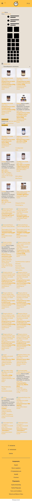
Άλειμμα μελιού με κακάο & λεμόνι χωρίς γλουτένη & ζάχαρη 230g (23, 82)
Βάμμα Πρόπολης (6, 261)
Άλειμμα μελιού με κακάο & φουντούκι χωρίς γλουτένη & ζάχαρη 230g (8, 343)
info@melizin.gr (9, 123)
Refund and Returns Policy (16, 494)
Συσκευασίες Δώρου (22, 196)
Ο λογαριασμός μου (16, 471)
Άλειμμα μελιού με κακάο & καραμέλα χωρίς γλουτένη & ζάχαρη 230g (23, 281)
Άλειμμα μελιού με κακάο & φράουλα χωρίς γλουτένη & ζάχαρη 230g (23, 343)
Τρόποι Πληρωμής (16, 488)
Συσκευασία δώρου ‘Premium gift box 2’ (8, 214)
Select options (20, 191)
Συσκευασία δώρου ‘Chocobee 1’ (7, 429)
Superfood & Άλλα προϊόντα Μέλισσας (7, 258)
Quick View (4, 80)
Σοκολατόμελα (5, 87)
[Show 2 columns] (13, 38)
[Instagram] (29, 3)
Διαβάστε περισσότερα (22, 136)
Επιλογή (19, 103)
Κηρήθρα (4, 408)
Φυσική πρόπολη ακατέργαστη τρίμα (7, 255)
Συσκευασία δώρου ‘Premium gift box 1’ (23, 193)
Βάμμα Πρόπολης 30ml (8, 359)
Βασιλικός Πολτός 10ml (23, 359)
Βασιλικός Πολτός (21, 364)
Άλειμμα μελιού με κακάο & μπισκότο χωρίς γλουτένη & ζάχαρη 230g (8, 322)
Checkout (16, 477)
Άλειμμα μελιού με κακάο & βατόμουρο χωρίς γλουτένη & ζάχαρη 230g (8, 281)
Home (3, 12)
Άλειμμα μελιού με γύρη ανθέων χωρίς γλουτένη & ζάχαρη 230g (23, 251)
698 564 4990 (12, 121)
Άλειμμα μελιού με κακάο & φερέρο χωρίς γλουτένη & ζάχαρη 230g (8, 108)
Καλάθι (16, 474)
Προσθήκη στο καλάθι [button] (7, 78)
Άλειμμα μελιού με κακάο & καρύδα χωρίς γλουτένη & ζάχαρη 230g (8, 302)
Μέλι (18, 142)
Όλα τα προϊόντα (16, 468)
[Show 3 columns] (13, 50)
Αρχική (16, 465)
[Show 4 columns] (13, 62)
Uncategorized (5, 262)
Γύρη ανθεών (18, 270)
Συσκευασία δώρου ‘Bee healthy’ (23, 404)
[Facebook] (27, 3)
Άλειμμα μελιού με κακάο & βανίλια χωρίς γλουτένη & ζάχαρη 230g (8, 82)
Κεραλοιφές (20, 388)
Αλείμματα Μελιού (6, 86)
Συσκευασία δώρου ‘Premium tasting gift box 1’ (8, 232)
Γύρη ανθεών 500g (7, 375)
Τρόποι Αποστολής (16, 485)
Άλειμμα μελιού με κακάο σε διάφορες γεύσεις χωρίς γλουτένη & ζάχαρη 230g (23, 115)
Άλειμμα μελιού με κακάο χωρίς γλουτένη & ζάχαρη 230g (8, 141)
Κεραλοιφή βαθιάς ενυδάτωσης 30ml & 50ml (22, 384)
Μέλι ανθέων (22, 142)
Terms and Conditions (16, 491)
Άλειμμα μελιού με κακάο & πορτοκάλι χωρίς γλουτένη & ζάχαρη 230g (23, 322)
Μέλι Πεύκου (5, 201)
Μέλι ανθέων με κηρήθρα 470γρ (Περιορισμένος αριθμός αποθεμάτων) (23, 166)
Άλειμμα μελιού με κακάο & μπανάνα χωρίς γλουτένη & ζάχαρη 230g (23, 302)
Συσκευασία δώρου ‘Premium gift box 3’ (23, 215)
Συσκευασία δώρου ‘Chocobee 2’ (22, 429)
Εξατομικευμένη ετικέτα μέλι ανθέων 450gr (23, 140)
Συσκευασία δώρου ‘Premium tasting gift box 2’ (23, 232)
